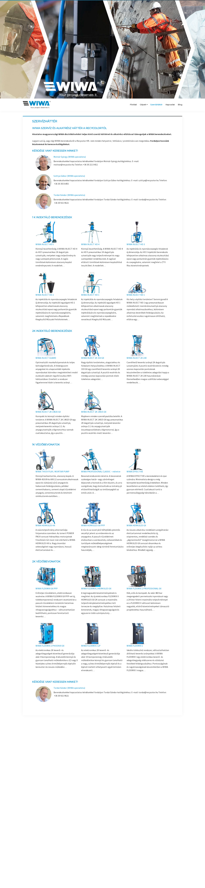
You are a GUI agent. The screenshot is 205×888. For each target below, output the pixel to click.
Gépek (143, 105)
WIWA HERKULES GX (136, 525)
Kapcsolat (170, 105)
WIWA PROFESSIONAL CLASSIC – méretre (100, 471)
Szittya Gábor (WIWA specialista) (69, 175)
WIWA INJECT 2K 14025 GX (48, 411)
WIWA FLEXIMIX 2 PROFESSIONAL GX (144, 588)
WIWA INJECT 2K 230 (137, 357)
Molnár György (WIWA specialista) (70, 156)
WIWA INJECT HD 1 (90, 294)
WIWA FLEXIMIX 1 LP (90, 645)
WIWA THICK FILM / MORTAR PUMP (52, 471)
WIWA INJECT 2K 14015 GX (93, 411)
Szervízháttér (156, 105)
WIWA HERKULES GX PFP (93, 525)
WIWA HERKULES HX (45, 525)
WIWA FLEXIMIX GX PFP (47, 588)
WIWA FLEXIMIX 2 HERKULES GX (96, 588)
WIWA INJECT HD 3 (136, 244)
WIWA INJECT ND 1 (136, 294)
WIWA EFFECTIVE (135, 471)
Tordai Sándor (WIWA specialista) (69, 195)
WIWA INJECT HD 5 (45, 244)
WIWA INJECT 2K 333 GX (92, 357)
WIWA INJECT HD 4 (90, 244)
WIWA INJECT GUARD (46, 357)
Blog (180, 105)
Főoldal (133, 105)
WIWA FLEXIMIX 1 (135, 645)
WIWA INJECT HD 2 (45, 294)
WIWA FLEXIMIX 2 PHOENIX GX (50, 645)
